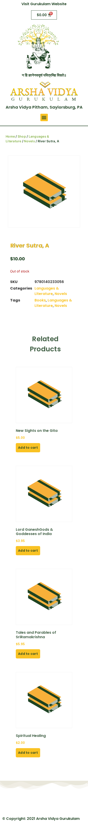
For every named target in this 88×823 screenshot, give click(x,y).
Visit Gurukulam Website (44, 4)
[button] (44, 117)
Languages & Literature (47, 291)
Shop (22, 136)
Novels (29, 141)
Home (10, 136)
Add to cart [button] (28, 447)
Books (40, 300)
